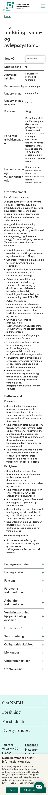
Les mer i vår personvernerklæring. (27, 783)
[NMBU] (24, 6)
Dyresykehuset (16, 731)
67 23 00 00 (10, 748)
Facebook (31, 744)
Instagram (31, 749)
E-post (6, 752)
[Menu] (43, 6)
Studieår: (10, 58)
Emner (7, 16)
